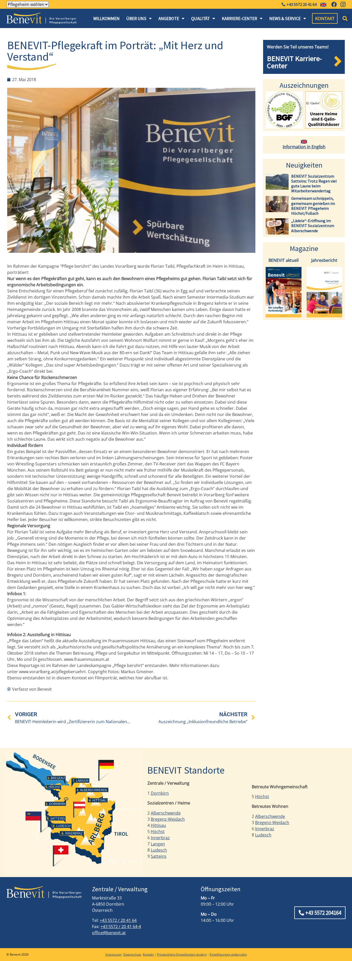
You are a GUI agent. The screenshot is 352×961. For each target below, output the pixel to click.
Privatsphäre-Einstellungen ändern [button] (182, 954)
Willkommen (106, 18)
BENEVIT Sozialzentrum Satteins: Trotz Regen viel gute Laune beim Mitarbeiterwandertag (314, 184)
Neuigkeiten (304, 165)
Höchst (158, 831)
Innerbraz (160, 838)
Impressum (113, 954)
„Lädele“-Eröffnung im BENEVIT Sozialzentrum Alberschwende (312, 225)
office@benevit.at (109, 933)
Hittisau (158, 825)
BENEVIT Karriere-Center (294, 62)
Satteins (158, 856)
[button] (345, 18)
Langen (158, 844)
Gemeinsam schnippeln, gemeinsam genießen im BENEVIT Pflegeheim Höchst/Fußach (313, 206)
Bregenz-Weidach (168, 819)
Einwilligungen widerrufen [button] (228, 954)
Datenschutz (132, 954)
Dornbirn (160, 793)
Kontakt (148, 954)
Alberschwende (166, 813)
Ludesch (159, 850)
